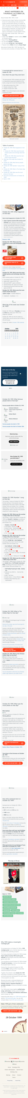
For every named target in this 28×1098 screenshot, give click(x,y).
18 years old (6, 820)
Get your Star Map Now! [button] (11, 763)
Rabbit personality (13, 664)
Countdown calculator (13, 839)
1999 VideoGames (7, 915)
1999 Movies (6, 910)
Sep (8, 5)
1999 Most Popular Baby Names (11, 904)
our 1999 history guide (19, 996)
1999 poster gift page (10, 998)
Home (9, 1067)
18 (5, 336)
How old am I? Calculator (13, 823)
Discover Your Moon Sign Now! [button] (11, 743)
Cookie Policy (17, 1080)
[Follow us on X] (12, 1061)
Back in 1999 (7, 179)
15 (13, 335)
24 (7, 8)
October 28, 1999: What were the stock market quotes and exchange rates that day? (14, 152)
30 (23, 8)
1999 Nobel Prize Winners (10, 902)
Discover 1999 (7, 896)
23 (4, 8)
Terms (13, 1077)
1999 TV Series (15, 910)
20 (9, 336)
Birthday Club (13, 1072)
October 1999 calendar (18, 322)
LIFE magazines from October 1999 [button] (10, 258)
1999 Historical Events (9, 899)
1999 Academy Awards (9, 913)
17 (17, 335)
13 (9, 335)
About (13, 1075)
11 (5, 335)
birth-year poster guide (17, 1000)
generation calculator (12, 854)
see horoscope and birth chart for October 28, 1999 (10, 382)
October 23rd (20, 640)
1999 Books (20, 913)
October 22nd (20, 639)
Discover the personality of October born (13, 644)
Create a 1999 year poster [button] (12, 95)
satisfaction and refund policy (12, 102)
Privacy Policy (10, 1080)
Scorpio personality (12, 633)
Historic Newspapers (10, 1069)
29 (20, 8)
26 (12, 8)
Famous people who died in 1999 (11, 424)
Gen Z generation (16, 848)
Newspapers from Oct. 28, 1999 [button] (11, 263)
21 (11, 336)
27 (14, 8)
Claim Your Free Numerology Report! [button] (10, 650)
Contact (19, 1075)
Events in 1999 (6, 239)
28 (11, 338)
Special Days (20, 1069)
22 (1, 8)
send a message (14, 441)
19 (7, 336)
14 (11, 335)
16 (15, 335)
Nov (19, 5)
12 (7, 335)
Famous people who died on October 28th (13, 426)
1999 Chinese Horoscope (9, 907)
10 (17, 333)
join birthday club (16, 464)
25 (9, 8)
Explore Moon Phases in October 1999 (12, 747)
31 (25, 8)
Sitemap (8, 1075)
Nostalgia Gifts (16, 1067)
